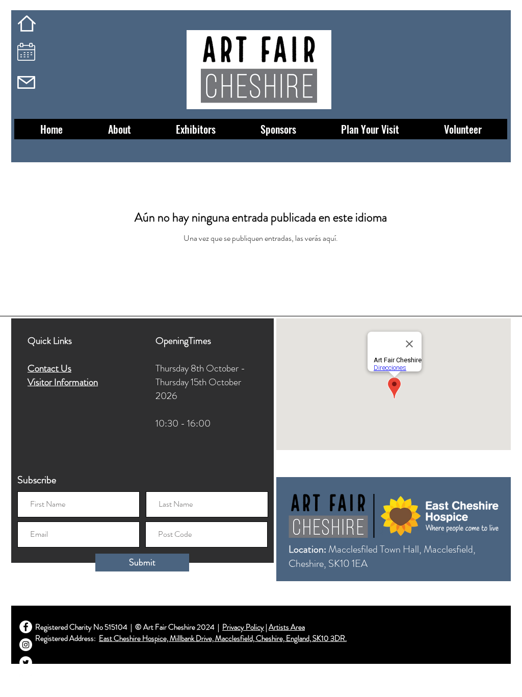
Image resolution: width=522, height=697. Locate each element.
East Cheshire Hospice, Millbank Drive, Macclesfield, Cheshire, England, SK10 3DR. (223, 638)
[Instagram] (25, 644)
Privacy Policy (243, 627)
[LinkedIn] (25, 680)
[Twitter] (25, 662)
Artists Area (287, 627)
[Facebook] (25, 626)
